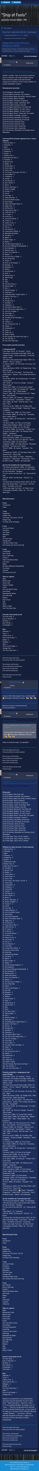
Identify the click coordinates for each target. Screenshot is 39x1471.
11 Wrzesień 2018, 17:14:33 (9, 691)
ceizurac (12, 62)
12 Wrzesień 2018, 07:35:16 (9, 720)
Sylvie (26, 35)
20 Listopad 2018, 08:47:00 (9, 781)
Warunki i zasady (18, 1462)
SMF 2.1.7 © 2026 (15, 1466)
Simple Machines (24, 1466)
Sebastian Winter (15, 682)
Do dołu (4, 56)
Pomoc (11, 1462)
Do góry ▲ (26, 1462)
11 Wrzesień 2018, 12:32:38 (9, 69)
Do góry (4, 1450)
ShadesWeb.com (24, 1469)
